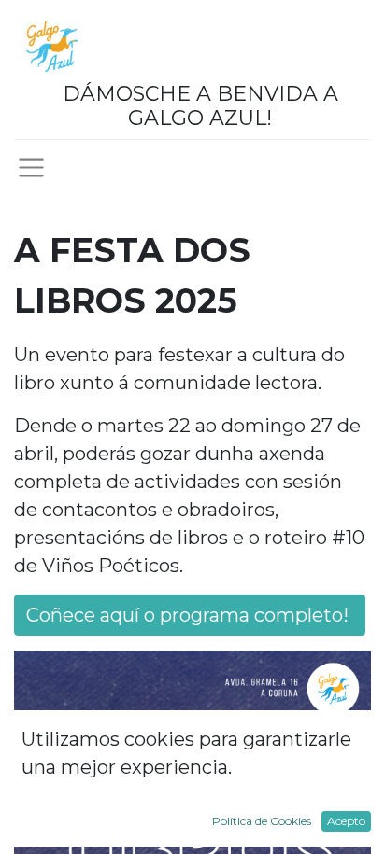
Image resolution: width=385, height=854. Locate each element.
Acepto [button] (346, 821)
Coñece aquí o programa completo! (189, 615)
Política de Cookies (261, 821)
